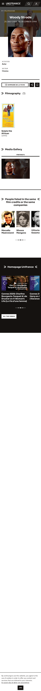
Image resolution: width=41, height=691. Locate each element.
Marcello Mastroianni (7, 231)
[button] (27, 162)
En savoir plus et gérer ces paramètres (15, 683)
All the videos (9, 316)
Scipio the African (6, 132)
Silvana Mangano (21, 231)
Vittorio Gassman (36, 231)
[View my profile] (36, 4)
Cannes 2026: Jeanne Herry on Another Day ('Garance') (19, 296)
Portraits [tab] (20, 155)
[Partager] (32, 85)
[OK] (20, 688)
